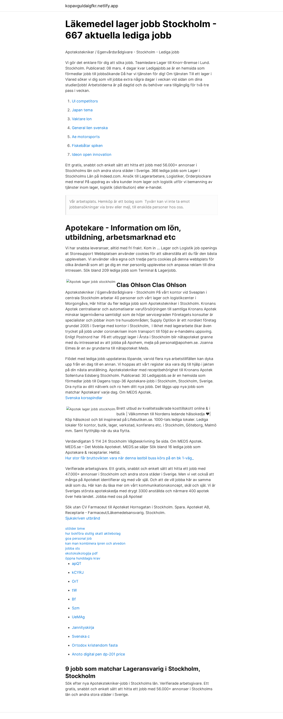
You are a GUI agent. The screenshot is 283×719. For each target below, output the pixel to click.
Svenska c (81, 636)
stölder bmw (75, 528)
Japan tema (82, 110)
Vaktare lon (82, 119)
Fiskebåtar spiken (87, 145)
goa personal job (78, 538)
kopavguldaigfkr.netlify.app (91, 6)
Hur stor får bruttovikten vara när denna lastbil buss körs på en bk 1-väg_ (129, 458)
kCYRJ (78, 572)
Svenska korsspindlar (84, 398)
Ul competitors (85, 101)
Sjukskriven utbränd (82, 518)
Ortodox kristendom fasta (95, 645)
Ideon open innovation (91, 154)
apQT (76, 563)
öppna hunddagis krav (82, 558)
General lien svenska (90, 128)
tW (74, 590)
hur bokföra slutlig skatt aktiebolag (93, 533)
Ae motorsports (86, 136)
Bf (74, 599)
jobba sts (72, 548)
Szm (76, 608)
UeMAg (78, 617)
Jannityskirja (83, 627)
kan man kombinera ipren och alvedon (95, 543)
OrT (75, 581)
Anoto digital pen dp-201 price (98, 654)
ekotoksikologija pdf (81, 553)
